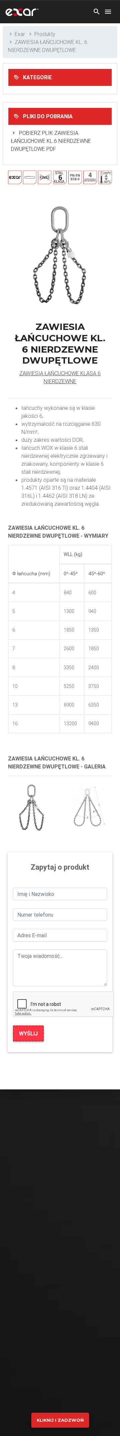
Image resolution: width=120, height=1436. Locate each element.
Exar (20, 34)
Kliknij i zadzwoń (60, 1420)
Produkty (44, 34)
